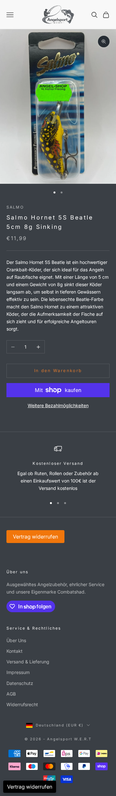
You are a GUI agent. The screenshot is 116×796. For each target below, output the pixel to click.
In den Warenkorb (58, 370)
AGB (11, 694)
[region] (58, 468)
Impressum (18, 672)
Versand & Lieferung (27, 661)
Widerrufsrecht (22, 704)
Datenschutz (19, 683)
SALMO (15, 207)
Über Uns (16, 640)
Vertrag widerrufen (35, 536)
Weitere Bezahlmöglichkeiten (58, 405)
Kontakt (14, 651)
